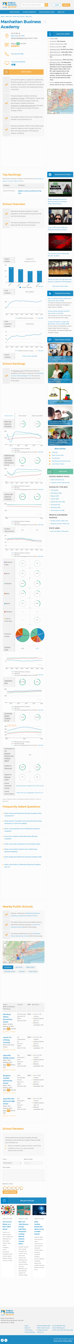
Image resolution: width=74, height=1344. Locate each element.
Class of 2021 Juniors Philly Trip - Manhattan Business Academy (58, 229)
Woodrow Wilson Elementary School (25, 934)
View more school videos (60, 286)
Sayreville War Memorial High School (9, 1101)
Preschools (22, 971)
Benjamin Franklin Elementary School (7, 1079)
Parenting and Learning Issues (61, 461)
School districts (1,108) (57, 510)
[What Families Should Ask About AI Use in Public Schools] (39, 1210)
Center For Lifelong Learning (7, 1040)
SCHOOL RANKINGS (29, 12)
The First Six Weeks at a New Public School (7, 1225)
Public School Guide (43, 1328)
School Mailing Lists (58, 1328)
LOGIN (57, 5)
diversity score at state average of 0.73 (27, 374)
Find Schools (29, 1330)
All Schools (7, 967)
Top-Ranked (54, 490)
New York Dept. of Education (60, 531)
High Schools (18, 967)
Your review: (6, 1167)
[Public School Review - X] (2, 1340)
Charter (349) (55, 499)
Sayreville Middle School (8, 1056)
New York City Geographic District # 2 (30, 792)
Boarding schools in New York (60, 524)
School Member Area (58, 1326)
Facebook (6, 1340)
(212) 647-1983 (18, 54)
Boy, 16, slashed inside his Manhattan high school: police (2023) (59, 299)
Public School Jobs (58, 455)
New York (14, 36)
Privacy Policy (67, 1341)
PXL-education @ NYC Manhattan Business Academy (58, 255)
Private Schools (33, 971)
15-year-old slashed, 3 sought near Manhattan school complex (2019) (58, 323)
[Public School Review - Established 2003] (9, 5)
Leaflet (33, 963)
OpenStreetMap (40, 963)
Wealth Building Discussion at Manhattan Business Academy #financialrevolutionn (57, 201)
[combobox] (31, 5)
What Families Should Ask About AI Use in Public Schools (39, 1228)
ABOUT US (61, 12)
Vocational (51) (55, 505)
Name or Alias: (28, 1159)
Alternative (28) (55, 508)
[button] (23, 950)
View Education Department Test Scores (30, 786)
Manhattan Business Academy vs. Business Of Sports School (25, 914)
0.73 (37, 648)
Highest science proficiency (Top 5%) (29, 192)
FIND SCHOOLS (15, 12)
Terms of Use (58, 1341)
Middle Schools (30, 967)
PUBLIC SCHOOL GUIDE (46, 12)
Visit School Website (18, 62)
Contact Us (40, 1332)
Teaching (55, 452)
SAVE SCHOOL (26, 72)
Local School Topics (58, 464)
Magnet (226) (55, 496)
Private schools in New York (59, 521)
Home (26, 1326)
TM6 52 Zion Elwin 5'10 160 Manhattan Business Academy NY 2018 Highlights (60, 281)
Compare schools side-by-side (60, 483)
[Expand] (5, 950)
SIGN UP (66, 5)
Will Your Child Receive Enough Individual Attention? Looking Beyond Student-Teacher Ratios (23, 1233)
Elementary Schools (9, 971)
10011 (22, 36)
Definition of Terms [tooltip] (8, 416)
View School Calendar (29, 356)
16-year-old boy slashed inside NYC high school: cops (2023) (59, 312)
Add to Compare (10, 1032)
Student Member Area (43, 1326)
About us (27, 1328)
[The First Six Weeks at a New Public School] (8, 1210)
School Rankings (30, 1332)
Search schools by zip (57, 480)
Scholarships (56, 458)
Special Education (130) (58, 502)
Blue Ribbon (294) (56, 493)
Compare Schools (42, 1330)
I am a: (5, 1159)
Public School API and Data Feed (62, 1330)
